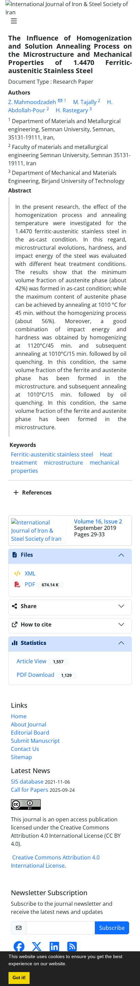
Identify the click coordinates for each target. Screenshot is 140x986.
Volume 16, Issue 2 (98, 521)
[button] (69, 965)
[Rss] (72, 948)
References (36, 492)
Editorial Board (30, 732)
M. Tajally (85, 102)
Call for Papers (29, 789)
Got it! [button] (19, 977)
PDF (40, 584)
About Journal (28, 724)
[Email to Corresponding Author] (60, 100)
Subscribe (112, 928)
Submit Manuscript (35, 741)
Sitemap (21, 757)
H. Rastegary (72, 110)
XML (29, 573)
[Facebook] (19, 948)
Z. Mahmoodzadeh (32, 102)
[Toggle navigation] (67, 21)
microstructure (63, 462)
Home (19, 716)
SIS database (27, 781)
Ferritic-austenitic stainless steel (52, 454)
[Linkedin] (54, 948)
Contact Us (25, 749)
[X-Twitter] (37, 948)
